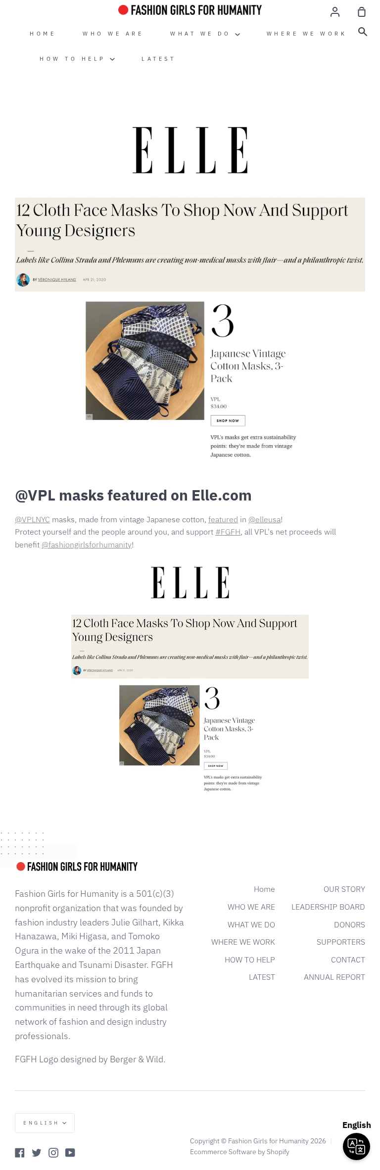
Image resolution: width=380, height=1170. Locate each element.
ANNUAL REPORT (334, 977)
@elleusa (264, 519)
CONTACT (348, 959)
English (41, 1123)
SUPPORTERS (341, 942)
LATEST (159, 58)
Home (43, 33)
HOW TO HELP (75, 58)
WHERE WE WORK (307, 33)
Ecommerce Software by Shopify (239, 1151)
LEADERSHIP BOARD (328, 907)
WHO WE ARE (113, 33)
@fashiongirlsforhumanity (87, 544)
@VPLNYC (32, 519)
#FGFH (227, 532)
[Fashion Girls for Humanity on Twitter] (37, 1153)
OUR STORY (344, 889)
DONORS (349, 924)
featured (223, 519)
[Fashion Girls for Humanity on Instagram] (53, 1153)
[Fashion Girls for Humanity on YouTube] (70, 1153)
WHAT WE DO (202, 33)
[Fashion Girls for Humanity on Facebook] (20, 1153)
